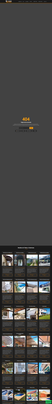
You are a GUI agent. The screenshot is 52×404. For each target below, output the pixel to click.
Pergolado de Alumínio (20, 360)
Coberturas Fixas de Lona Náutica (44, 252)
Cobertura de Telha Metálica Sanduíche (19, 334)
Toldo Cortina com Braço (32, 306)
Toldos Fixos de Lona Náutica (20, 252)
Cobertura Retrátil (7, 387)
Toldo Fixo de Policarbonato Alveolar (7, 279)
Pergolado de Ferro (7, 360)
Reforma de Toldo (32, 387)
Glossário (27, 1)
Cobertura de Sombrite (44, 387)
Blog (23, 1)
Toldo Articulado (44, 306)
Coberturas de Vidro (44, 360)
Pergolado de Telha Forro (32, 360)
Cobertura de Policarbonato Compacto (44, 279)
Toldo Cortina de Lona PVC (7, 306)
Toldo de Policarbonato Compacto (20, 279)
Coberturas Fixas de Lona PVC (32, 252)
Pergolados (40, 1)
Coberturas (35, 1)
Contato (45, 1)
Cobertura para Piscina (20, 387)
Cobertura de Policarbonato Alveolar (32, 279)
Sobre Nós (20, 1)
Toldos (31, 1)
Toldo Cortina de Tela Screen (20, 306)
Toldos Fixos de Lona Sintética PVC (7, 252)
